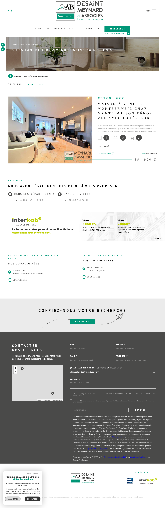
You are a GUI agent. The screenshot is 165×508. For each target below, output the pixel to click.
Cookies (140, 497)
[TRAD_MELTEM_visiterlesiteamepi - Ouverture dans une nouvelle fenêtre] (130, 481)
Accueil (15, 44)
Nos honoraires (75, 497)
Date (42, 84)
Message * (75, 380)
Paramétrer (13, 499)
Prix (31, 84)
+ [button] (15, 368)
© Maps (46, 400)
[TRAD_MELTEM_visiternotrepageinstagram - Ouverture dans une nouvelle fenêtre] (3, 49)
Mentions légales (107, 497)
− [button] (15, 371)
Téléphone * (122, 356)
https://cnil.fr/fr (118, 437)
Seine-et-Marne (32, 200)
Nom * (72, 345)
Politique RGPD (132, 497)
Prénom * (120, 345)
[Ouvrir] (10, 11)
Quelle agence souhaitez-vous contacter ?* (96, 368)
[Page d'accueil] (79, 11)
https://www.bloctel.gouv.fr (97, 448)
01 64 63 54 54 (20, 280)
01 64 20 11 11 (93, 277)
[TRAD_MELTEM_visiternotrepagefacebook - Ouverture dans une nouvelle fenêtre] (3, 45)
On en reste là (32, 474)
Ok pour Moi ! (32, 499)
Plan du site (96, 497)
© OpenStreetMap (57, 400)
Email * (73, 356)
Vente (22, 44)
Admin (116, 497)
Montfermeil (79, 200)
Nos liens (123, 497)
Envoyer (140, 410)
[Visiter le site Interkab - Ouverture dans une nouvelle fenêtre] (147, 481)
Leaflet (39, 400)
